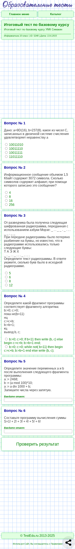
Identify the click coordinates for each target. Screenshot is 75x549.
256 (11, 204)
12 (10, 285)
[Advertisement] (37, 79)
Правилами (56, 544)
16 (10, 200)
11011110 (15, 156)
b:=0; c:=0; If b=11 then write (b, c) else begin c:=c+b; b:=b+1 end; (33, 341)
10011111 (15, 152)
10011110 (15, 148)
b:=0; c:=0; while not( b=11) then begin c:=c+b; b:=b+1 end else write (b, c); (33, 348)
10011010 (15, 144)
